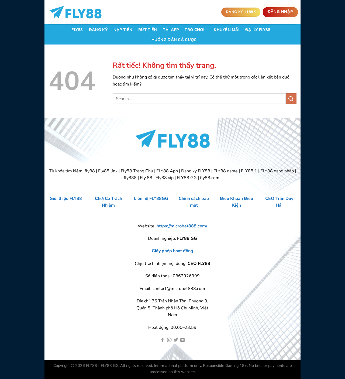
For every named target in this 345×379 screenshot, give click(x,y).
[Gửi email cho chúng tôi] (182, 340)
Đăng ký (98, 29)
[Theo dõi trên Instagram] (169, 340)
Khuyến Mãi (226, 29)
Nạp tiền (122, 29)
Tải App (171, 29)
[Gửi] (291, 98)
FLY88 (77, 29)
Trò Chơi (194, 29)
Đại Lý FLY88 (257, 29)
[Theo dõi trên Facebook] (162, 340)
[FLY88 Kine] (75, 12)
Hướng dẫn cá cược (174, 39)
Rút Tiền (147, 29)
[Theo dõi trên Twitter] (176, 340)
